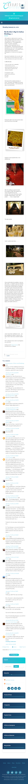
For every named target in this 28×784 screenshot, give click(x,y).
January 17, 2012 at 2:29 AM (12, 503)
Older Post (22, 647)
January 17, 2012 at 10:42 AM (12, 573)
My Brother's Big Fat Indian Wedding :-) (14, 33)
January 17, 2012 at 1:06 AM (12, 434)
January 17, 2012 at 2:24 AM (12, 496)
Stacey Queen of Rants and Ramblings (15, 363)
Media (23, 763)
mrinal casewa (9, 436)
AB (6, 593)
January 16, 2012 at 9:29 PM (12, 400)
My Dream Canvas (9, 680)
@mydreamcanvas (14, 18)
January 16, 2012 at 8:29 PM (12, 394)
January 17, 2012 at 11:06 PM (12, 604)
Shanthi (7, 536)
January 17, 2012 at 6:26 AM (12, 546)
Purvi (7, 401)
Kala (7, 575)
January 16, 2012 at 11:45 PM (12, 420)
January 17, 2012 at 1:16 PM (12, 591)
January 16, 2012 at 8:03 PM (12, 372)
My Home (18, 763)
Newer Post (6, 647)
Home (14, 647)
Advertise (14, 767)
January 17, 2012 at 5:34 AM (12, 535)
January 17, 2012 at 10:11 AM (12, 557)
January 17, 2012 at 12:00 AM (12, 428)
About (8, 763)
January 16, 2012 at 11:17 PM (12, 408)
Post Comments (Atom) (14, 649)
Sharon (7, 478)
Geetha (7, 422)
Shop (13, 763)
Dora (7, 605)
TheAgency (8, 684)
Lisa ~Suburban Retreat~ (11, 497)
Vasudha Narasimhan (11, 409)
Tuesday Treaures (14, 344)
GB (6, 505)
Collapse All (14, 654)
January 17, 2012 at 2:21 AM (12, 483)
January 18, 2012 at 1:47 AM (12, 620)
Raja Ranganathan (10, 395)
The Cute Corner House (11, 622)
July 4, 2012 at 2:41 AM (11, 644)
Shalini (7, 559)
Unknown (8, 484)
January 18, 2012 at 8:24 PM (12, 633)
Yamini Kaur (8, 374)
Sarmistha (8, 430)
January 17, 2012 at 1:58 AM (12, 455)
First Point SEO (9, 634)
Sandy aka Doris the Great (12, 547)
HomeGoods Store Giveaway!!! (16, 721)
